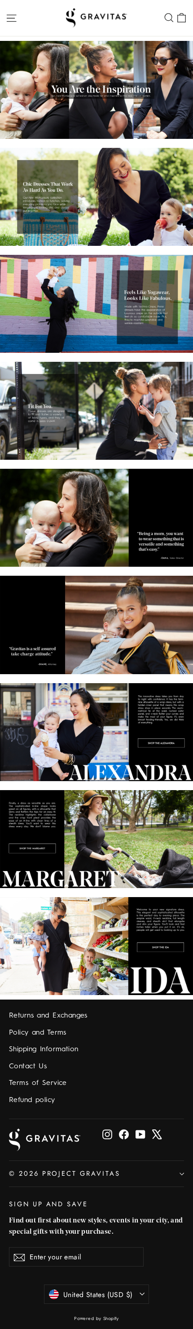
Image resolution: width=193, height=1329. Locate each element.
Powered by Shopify (96, 1318)
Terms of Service (38, 1083)
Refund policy (32, 1100)
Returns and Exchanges (48, 1015)
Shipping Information (44, 1049)
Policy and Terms (37, 1032)
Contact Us (28, 1066)
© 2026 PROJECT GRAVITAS (64, 1173)
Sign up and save (48, 1204)
